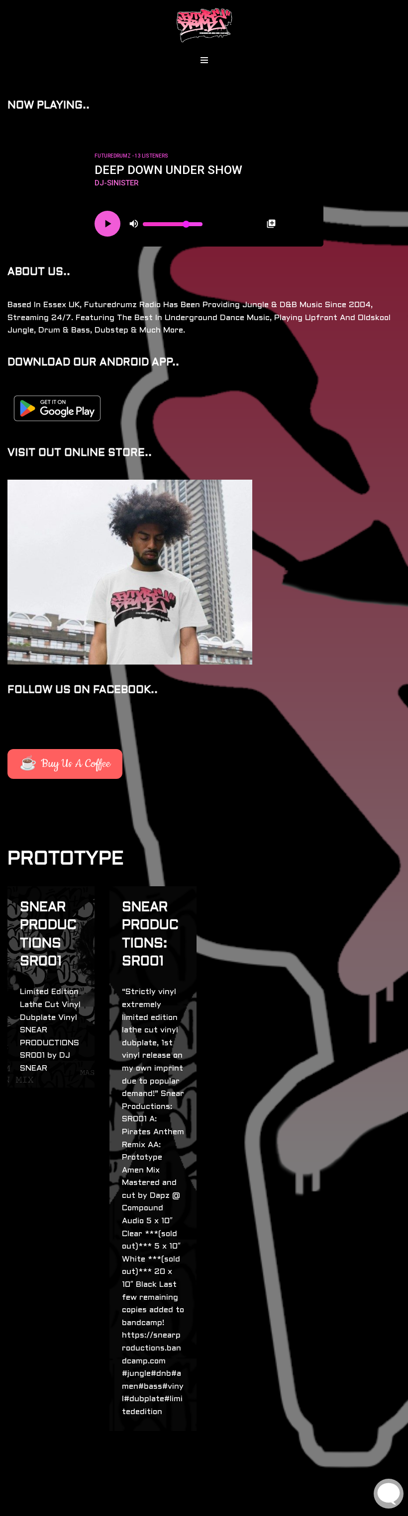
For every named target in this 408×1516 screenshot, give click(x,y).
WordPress (105, 1506)
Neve (17, 1506)
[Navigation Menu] (204, 60)
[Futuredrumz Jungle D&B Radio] (204, 25)
